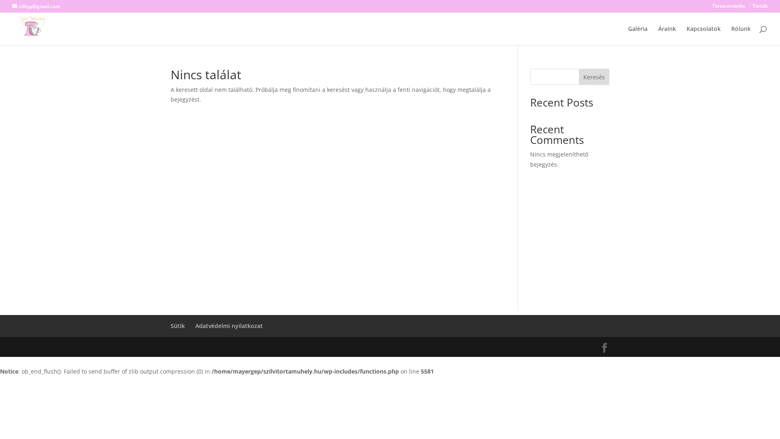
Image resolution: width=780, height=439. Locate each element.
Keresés (594, 77)
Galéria (638, 29)
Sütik (178, 326)
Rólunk (741, 29)
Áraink (667, 29)
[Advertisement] (390, 254)
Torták (760, 6)
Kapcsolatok (704, 29)
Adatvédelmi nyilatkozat (229, 326)
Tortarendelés (728, 6)
